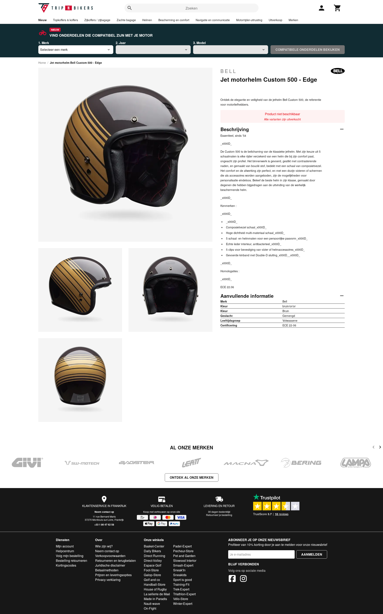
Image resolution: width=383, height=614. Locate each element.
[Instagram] (243, 579)
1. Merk (43, 42)
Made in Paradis (155, 598)
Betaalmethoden (106, 570)
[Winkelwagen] (338, 8)
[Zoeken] (129, 8)
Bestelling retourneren (71, 560)
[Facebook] (232, 579)
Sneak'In (179, 570)
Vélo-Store (180, 598)
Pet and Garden (184, 555)
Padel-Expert (182, 546)
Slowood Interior (184, 560)
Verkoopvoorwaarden (110, 555)
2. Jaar (121, 42)
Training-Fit (181, 584)
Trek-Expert (181, 589)
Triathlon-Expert (184, 594)
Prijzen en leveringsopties (113, 575)
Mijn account (65, 546)
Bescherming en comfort (173, 20)
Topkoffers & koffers (65, 20)
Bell (228, 71)
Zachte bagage (126, 20)
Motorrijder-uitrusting (249, 20)
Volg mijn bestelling (69, 555)
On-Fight (150, 608)
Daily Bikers (152, 551)
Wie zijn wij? (104, 546)
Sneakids (180, 575)
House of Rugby (155, 589)
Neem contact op (104, 511)
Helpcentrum (65, 551)
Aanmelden (311, 554)
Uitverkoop (275, 20)
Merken (293, 20)
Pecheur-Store (183, 551)
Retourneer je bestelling (219, 515)
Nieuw (42, 20)
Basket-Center (154, 546)
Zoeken (191, 8)
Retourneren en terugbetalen (115, 560)
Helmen (147, 20)
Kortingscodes (66, 565)
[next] (380, 447)
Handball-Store (154, 584)
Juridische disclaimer (110, 565)
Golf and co (152, 579)
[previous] (373, 447)
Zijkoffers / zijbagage (97, 20)
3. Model (199, 42)
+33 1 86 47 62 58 (104, 524)
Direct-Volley (153, 560)
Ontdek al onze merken (191, 477)
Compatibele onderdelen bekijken (307, 49)
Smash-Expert (183, 565)
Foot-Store (151, 570)
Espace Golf (152, 565)
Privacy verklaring (107, 579)
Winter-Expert (182, 603)
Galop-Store (152, 575)
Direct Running (154, 555)
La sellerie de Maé (157, 594)
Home (42, 63)
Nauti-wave (152, 603)
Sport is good (182, 579)
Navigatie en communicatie (213, 20)
